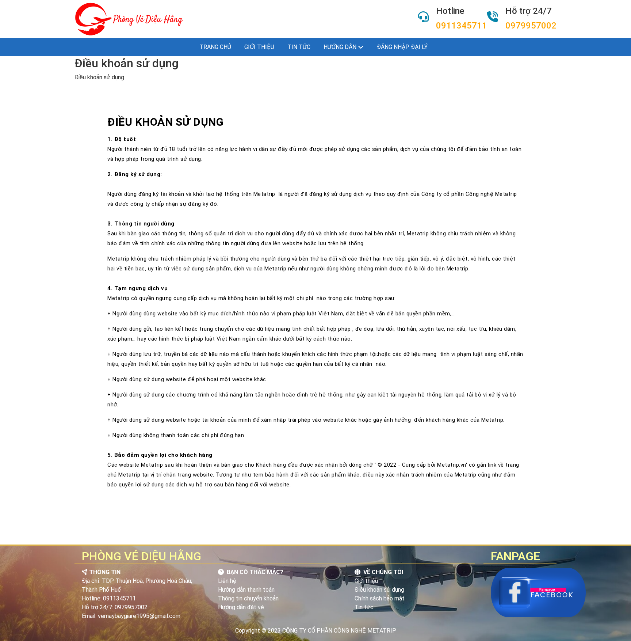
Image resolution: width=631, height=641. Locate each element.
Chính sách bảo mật (380, 598)
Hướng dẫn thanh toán (246, 589)
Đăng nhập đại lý (402, 46)
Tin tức (298, 46)
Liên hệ (227, 580)
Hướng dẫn (341, 46)
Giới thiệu (259, 46)
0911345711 (461, 25)
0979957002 (531, 25)
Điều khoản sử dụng (379, 589)
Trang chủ (215, 46)
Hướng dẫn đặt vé (241, 607)
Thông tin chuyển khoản (248, 598)
